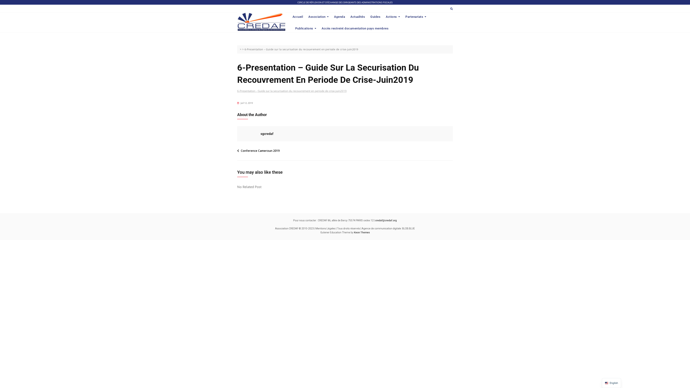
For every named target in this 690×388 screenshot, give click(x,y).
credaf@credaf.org (386, 220)
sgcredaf (267, 134)
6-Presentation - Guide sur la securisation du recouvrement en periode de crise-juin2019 (292, 91)
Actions (391, 17)
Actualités (357, 17)
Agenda (339, 17)
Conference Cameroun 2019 (260, 151)
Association (317, 17)
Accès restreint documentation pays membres (355, 28)
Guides (375, 17)
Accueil (298, 17)
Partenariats (414, 17)
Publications (304, 28)
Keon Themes (362, 232)
